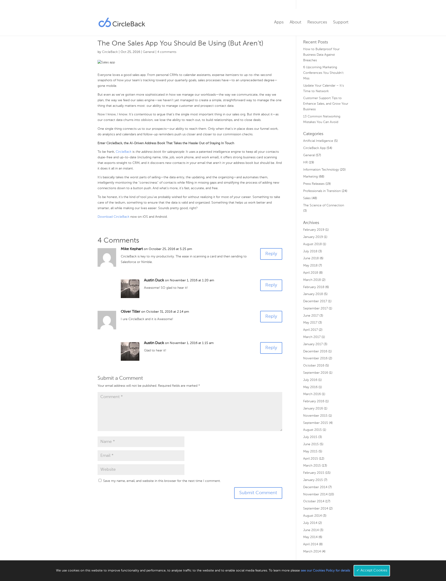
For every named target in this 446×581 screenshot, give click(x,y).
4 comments (166, 52)
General (148, 52)
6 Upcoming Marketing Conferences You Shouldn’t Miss (323, 73)
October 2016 (313, 365)
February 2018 (313, 287)
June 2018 (311, 258)
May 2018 (310, 265)
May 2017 (310, 322)
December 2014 (315, 487)
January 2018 (313, 294)
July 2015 (310, 437)
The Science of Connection (323, 205)
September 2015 (315, 423)
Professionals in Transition (322, 191)
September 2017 (315, 308)
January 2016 (313, 408)
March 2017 (312, 337)
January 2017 (313, 344)
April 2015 (310, 458)
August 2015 (312, 430)
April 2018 (310, 272)
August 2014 (312, 515)
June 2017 (310, 315)
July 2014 (310, 523)
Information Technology (321, 169)
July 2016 (310, 380)
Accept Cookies (371, 570)
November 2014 (315, 494)
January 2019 (313, 237)
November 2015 (315, 415)
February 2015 (313, 472)
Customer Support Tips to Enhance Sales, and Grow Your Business (325, 104)
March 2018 (312, 280)
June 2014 (311, 530)
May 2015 (310, 451)
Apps (279, 22)
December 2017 (315, 301)
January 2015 (313, 480)
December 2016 (315, 351)
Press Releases (314, 183)
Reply (271, 254)
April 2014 (310, 544)
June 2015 (311, 444)
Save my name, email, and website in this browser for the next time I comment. (162, 481)
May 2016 (310, 387)
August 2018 (312, 244)
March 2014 (312, 551)
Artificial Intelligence (318, 141)
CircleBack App (314, 148)
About (295, 22)
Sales (307, 198)
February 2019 (313, 229)
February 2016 (313, 401)
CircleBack (110, 52)
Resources (317, 22)
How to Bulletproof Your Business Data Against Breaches (321, 55)
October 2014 (313, 501)
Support (340, 22)
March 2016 (312, 394)
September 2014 (315, 508)
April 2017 (310, 329)
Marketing (310, 176)
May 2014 (310, 537)
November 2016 (315, 358)
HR (305, 162)
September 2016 (315, 372)
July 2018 (310, 251)
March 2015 (312, 465)
